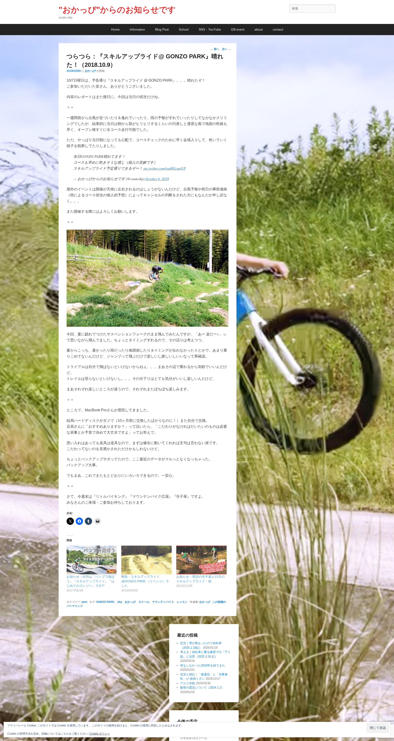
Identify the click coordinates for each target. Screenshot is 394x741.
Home (115, 29)
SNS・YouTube (210, 29)
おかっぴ (90, 71)
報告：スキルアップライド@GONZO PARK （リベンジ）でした (145, 581)
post (84, 602)
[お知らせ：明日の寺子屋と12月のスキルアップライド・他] (201, 560)
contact (278, 29)
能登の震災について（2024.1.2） (202, 687)
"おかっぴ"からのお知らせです (117, 9)
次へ (226, 49)
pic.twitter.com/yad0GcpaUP (165, 168)
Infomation (137, 29)
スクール (143, 602)
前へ (214, 49)
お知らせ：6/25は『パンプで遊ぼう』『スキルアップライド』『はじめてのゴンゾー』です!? (90, 581)
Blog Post (162, 29)
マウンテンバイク (163, 602)
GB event (237, 29)
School (184, 29)
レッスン (182, 602)
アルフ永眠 (187, 683)
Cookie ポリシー (99, 733)
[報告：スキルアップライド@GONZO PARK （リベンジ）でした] (146, 560)
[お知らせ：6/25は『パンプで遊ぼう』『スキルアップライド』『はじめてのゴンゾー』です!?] (92, 560)
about (258, 29)
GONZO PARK (105, 602)
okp (119, 602)
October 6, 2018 (157, 178)
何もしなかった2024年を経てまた (202, 665)
